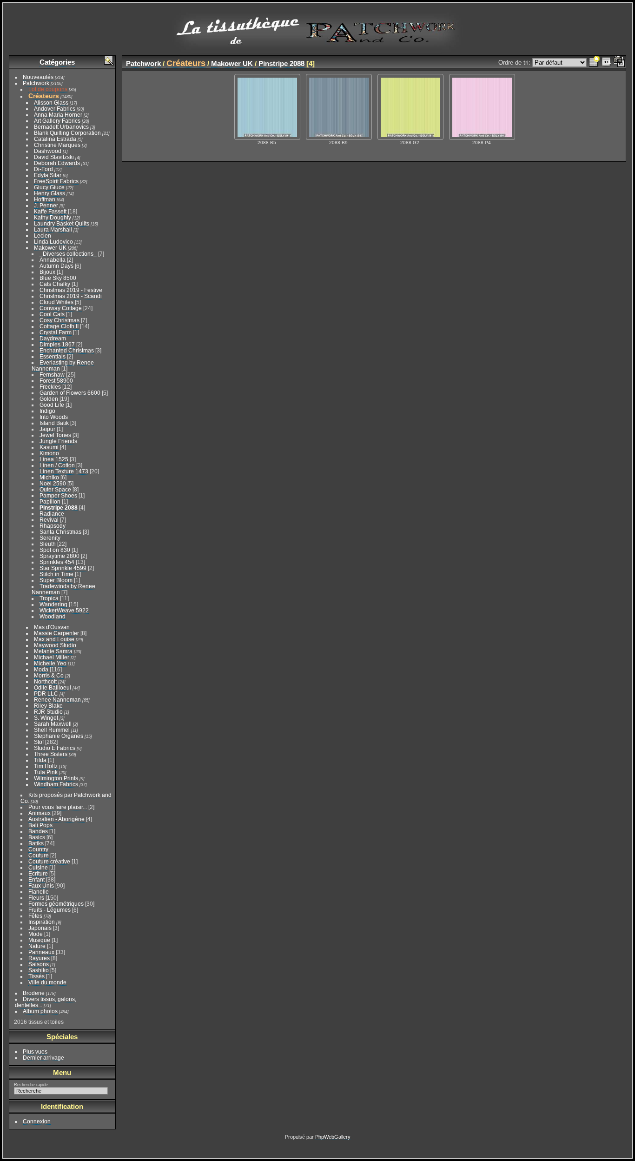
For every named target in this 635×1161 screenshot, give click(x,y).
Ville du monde (47, 982)
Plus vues (35, 1051)
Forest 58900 (56, 381)
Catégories (57, 62)
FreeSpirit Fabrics (56, 181)
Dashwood (47, 151)
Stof (39, 742)
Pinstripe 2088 (59, 507)
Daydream (53, 338)
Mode (35, 934)
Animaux (39, 813)
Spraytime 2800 (59, 556)
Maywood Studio (55, 645)
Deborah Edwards (57, 163)
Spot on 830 (55, 550)
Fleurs (36, 898)
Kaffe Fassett (50, 211)
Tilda (40, 760)
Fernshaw (52, 375)
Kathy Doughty (52, 217)
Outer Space (55, 489)
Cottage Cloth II (59, 326)
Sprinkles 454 (57, 562)
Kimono (49, 453)
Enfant (36, 879)
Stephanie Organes (58, 736)
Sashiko (38, 970)
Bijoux (47, 272)
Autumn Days (56, 266)
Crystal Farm (56, 332)
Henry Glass (49, 193)
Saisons (38, 964)
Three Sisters (50, 754)
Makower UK (50, 248)
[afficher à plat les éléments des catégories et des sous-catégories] (594, 62)
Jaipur (47, 429)
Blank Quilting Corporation (67, 133)
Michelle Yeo (50, 663)
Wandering (53, 604)
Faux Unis (41, 885)
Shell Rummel (52, 730)
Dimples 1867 (57, 344)
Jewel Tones (55, 435)
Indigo (47, 411)
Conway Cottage (61, 308)
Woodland (53, 616)
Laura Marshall (53, 229)
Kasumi (49, 447)
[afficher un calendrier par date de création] (619, 62)
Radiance (52, 514)
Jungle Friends (58, 441)
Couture (38, 855)
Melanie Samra (53, 651)
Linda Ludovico (53, 242)
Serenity (50, 538)
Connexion (37, 1121)
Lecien (42, 235)
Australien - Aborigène (56, 819)
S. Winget (46, 718)
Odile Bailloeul (52, 687)
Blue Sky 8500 (58, 278)
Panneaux (41, 952)
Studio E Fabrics (54, 748)
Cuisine (38, 867)
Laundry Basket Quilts (61, 223)
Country (38, 849)
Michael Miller (51, 657)
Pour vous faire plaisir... (57, 807)
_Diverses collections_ (68, 254)
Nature (37, 946)
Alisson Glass (51, 103)
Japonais (40, 928)
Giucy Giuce (49, 187)
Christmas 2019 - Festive (71, 290)
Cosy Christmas (59, 320)
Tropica (49, 598)
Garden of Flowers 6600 (70, 393)
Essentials (53, 356)
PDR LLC (46, 693)
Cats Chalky (55, 284)
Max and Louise (54, 639)
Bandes (38, 831)
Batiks (36, 843)
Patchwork (36, 83)
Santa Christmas (60, 532)
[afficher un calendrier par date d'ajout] (607, 62)
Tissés (36, 976)
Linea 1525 (54, 459)
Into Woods (54, 417)
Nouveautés (38, 77)
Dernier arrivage (43, 1058)
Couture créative (49, 861)
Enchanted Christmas (67, 350)
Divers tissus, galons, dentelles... (45, 1002)
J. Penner (46, 205)
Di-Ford (43, 169)
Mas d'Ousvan (52, 627)
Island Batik (54, 423)
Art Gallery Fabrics (57, 121)
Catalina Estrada (55, 139)
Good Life (52, 405)
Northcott (45, 681)
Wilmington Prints (56, 778)
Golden (49, 399)
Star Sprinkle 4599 (63, 568)
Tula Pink (46, 772)
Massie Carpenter (56, 633)
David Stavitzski (54, 157)
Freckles (50, 387)
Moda (41, 669)
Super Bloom (56, 580)
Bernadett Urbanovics (61, 127)
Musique (39, 940)
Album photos (40, 1011)
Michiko (49, 477)
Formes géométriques (56, 904)
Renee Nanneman (57, 700)
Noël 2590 (53, 483)
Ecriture (38, 873)
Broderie (34, 993)
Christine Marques (57, 145)
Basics (36, 837)
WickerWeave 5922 (64, 610)
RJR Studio (48, 712)
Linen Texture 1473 (64, 471)
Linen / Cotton (57, 465)
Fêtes (35, 916)
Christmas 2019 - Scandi (71, 296)
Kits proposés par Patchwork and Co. (66, 798)
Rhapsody (53, 526)
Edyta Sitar (47, 175)
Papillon (50, 501)
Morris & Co (49, 675)
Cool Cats (52, 314)
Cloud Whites (56, 302)
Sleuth (48, 544)
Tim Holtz (46, 766)
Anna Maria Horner (58, 115)
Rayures (39, 958)
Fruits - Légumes (49, 910)
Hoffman (44, 199)
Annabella (53, 260)
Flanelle (38, 892)
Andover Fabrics (54, 109)
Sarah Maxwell (53, 724)
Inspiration (41, 922)
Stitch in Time (56, 574)
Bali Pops (40, 825)
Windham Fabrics (56, 784)
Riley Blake (48, 706)
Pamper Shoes (58, 495)
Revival (49, 520)
